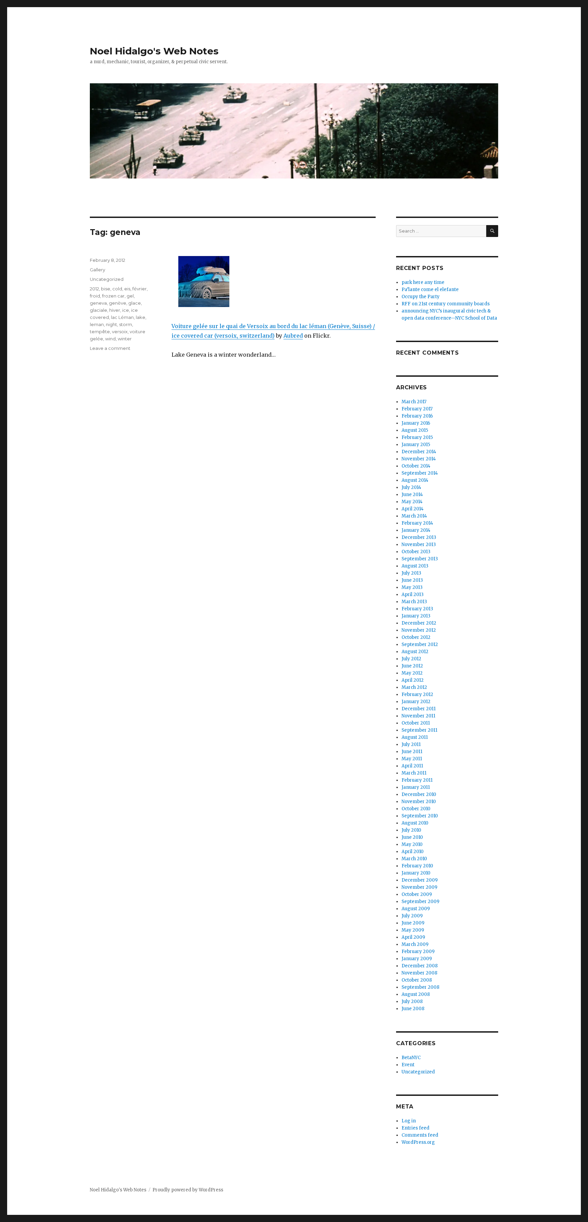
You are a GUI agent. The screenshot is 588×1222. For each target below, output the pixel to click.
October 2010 (416, 809)
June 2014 (412, 494)
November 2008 (419, 973)
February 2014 (417, 523)
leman (97, 324)
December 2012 (419, 623)
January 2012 (416, 702)
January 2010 (416, 873)
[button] (204, 284)
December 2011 (419, 709)
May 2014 (412, 502)
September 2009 (420, 901)
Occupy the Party (421, 297)
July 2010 (411, 830)
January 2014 (416, 530)
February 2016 (417, 416)
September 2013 (420, 559)
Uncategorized (107, 279)
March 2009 (415, 944)
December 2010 (419, 794)
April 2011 (412, 766)
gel (130, 296)
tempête (100, 331)
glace (134, 303)
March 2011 (414, 773)
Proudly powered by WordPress (187, 1190)
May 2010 (412, 844)
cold (117, 288)
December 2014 (419, 452)
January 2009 (417, 959)
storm (125, 324)
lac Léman (122, 317)
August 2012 (415, 652)
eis (127, 288)
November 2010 (419, 801)
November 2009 (419, 887)
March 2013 (414, 602)
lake (140, 317)
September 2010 (420, 816)
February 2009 (418, 951)
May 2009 (413, 930)
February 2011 (417, 780)
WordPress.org (418, 1142)
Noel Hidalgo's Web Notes (154, 51)
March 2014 (414, 516)
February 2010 (417, 866)
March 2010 (414, 859)
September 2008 (420, 987)
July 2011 (411, 744)
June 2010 (412, 837)
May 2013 (412, 587)
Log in (409, 1121)
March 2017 (414, 402)
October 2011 (416, 723)
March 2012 (414, 687)
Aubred (293, 335)
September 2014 (420, 473)
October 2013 (416, 552)
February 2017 (417, 409)
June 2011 (412, 751)
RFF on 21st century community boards (446, 304)
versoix (120, 331)
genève (117, 303)
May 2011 (412, 759)
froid (95, 296)
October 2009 (417, 894)
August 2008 (416, 994)
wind (110, 338)
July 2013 (411, 573)
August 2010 (415, 823)
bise (105, 288)
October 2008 (417, 980)
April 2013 (413, 594)
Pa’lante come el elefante (430, 289)
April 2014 (413, 509)
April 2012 (413, 680)
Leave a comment (110, 348)
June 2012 (412, 666)
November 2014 (419, 459)
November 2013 (419, 544)
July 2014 (411, 487)
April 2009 (413, 937)
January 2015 (416, 444)
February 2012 (417, 694)
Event (408, 1065)
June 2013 (412, 580)
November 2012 (419, 630)
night (111, 324)
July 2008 (412, 1001)
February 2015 (417, 437)
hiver (114, 310)
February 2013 (417, 609)
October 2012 (416, 637)
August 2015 (415, 430)
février (139, 288)
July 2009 (412, 916)
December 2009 (420, 880)
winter (125, 338)
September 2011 (419, 730)
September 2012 (420, 644)
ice (125, 310)
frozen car (113, 296)
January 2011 (416, 787)
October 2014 (416, 466)
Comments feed (420, 1135)
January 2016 (416, 423)
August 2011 (415, 737)
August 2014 (415, 480)
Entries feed (415, 1128)
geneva (98, 303)
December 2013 (419, 537)
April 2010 (413, 851)
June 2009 (413, 923)
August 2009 (416, 909)
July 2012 (411, 659)
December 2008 (420, 966)
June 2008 (413, 1009)
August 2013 (415, 566)
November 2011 (418, 716)
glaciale (98, 310)
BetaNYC (411, 1057)
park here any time (423, 282)
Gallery (97, 269)
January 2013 (416, 616)
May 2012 (412, 673)
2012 (94, 288)
